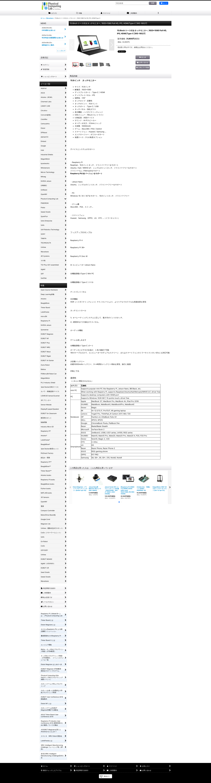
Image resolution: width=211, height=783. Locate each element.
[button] (158, 13)
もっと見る (60, 51)
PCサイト (107, 776)
